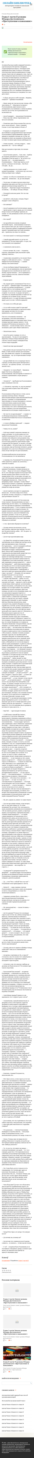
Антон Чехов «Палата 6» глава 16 (13, 1416)
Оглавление (6, 1260)
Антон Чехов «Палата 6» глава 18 (13, 1408)
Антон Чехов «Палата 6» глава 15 (13, 1419)
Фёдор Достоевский (12, 14)
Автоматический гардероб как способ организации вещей (15, 1396)
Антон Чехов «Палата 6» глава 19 (13, 1404)
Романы (4, 14)
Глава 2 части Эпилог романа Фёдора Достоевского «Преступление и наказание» (15, 1300)
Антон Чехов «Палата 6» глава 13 (13, 1427)
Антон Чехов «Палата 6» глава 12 (13, 1431)
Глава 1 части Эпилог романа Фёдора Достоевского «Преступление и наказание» (15, 1332)
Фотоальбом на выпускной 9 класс (13, 1401)
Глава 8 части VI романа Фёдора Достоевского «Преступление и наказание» (16, 1363)
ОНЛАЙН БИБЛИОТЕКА (17, 3)
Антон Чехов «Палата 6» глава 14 (13, 1423)
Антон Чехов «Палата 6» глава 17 (13, 1412)
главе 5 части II (23, 1260)
